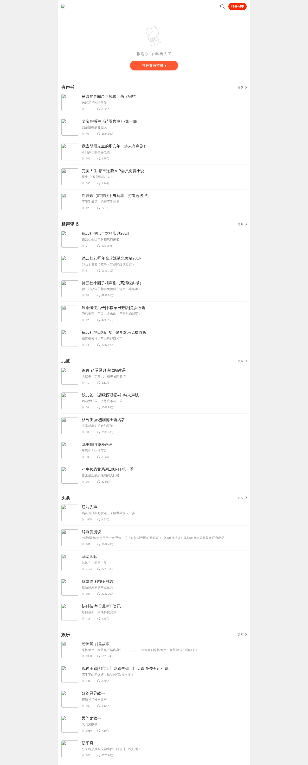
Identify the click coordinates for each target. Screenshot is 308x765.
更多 (240, 87)
